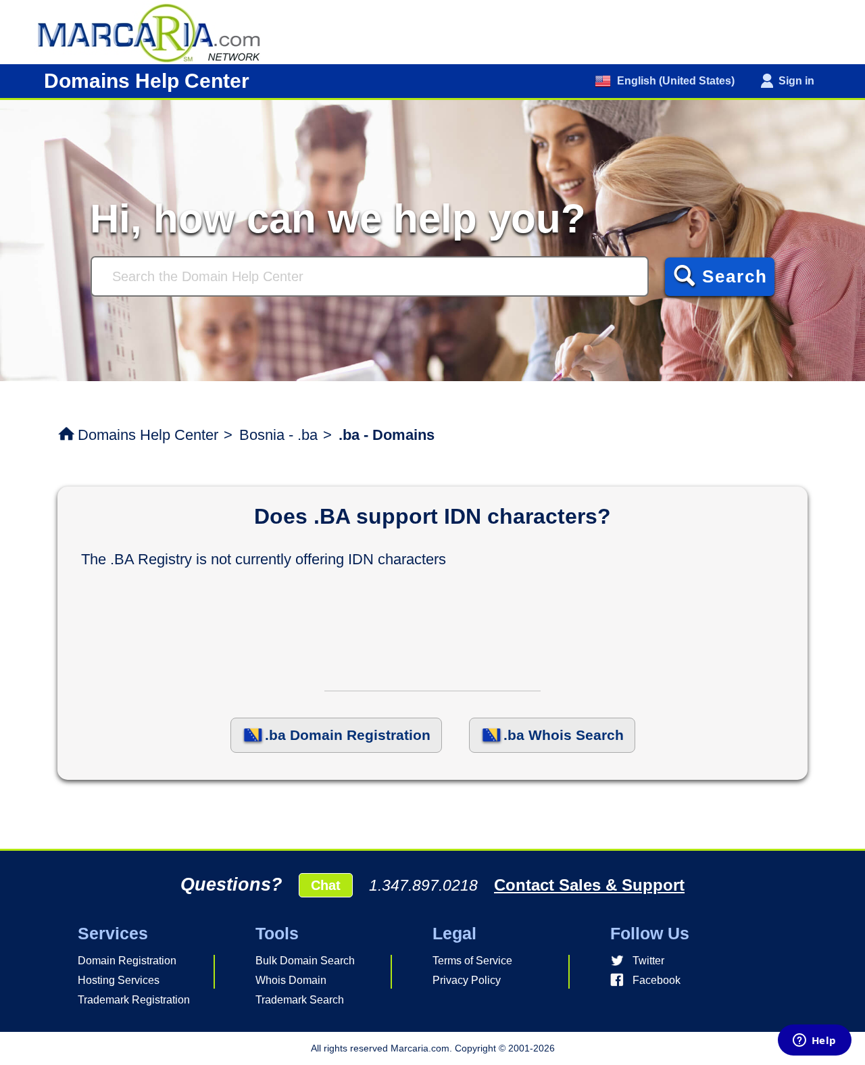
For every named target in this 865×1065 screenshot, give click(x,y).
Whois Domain (290, 980)
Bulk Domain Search (305, 960)
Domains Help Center (148, 434)
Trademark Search (299, 1000)
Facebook (657, 980)
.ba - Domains (387, 434)
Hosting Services (118, 980)
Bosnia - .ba (278, 434)
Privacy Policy (466, 980)
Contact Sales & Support (589, 885)
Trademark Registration (134, 1000)
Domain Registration (127, 960)
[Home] (155, 31)
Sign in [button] (796, 80)
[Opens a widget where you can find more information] (814, 1041)
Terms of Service (472, 960)
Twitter (648, 960)
